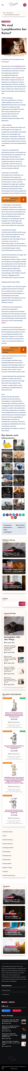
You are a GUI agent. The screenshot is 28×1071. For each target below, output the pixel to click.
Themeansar (13, 1068)
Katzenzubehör (7, 863)
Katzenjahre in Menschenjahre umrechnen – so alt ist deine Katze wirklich (14, 571)
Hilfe (10, 277)
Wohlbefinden (18, 66)
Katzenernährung (8, 839)
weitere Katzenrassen (9, 875)
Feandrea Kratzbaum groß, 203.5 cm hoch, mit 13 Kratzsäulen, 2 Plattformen (14, 747)
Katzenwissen (6, 21)
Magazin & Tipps (7, 867)
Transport (19, 77)
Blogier (22, 1066)
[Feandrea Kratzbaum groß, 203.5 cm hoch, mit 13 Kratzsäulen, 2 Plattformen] (14, 739)
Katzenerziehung (8, 843)
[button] (2, 1068)
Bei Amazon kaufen (14, 722)
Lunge (24, 232)
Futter (4, 835)
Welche (5, 376)
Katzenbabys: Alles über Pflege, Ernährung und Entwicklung (12, 555)
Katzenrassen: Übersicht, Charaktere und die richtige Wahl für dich (14, 934)
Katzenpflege (6, 851)
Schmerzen (4, 320)
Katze (6, 61)
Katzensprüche (7, 855)
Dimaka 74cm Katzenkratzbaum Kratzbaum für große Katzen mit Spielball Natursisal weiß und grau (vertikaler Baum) (14, 715)
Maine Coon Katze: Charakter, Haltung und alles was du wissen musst (13, 951)
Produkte (5, 871)
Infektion (10, 168)
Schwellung (16, 327)
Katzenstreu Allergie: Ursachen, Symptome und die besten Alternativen (13, 918)
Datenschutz (6, 990)
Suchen (5, 598)
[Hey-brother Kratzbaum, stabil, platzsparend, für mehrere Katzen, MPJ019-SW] (14, 803)
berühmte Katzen (8, 831)
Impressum (6, 994)
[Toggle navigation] (2, 5)
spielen (16, 177)
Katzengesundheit (8, 847)
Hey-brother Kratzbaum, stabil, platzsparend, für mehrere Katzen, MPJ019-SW (14, 812)
